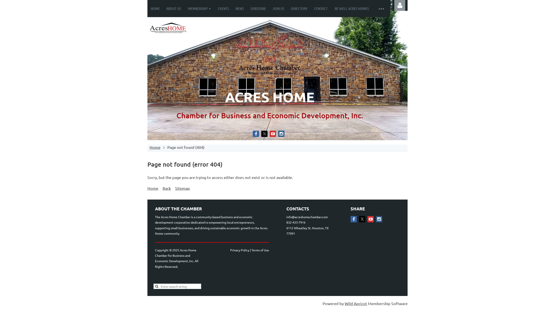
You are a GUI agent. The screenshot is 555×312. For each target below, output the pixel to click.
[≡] (381, 8)
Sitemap (182, 188)
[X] (264, 134)
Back (167, 188)
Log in (399, 5)
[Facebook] (256, 134)
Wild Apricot (356, 303)
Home (155, 147)
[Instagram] (281, 134)
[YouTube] (273, 134)
